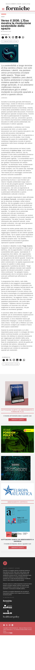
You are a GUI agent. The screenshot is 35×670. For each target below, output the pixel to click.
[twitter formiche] (6, 625)
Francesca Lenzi (7, 31)
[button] (3, 8)
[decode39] (17, 612)
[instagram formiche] (9, 625)
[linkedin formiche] (12, 625)
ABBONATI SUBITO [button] (17, 419)
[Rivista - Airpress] (17, 606)
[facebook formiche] (4, 625)
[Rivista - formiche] (17, 601)
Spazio (3, 16)
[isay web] (10, 632)
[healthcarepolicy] (17, 617)
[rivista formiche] (17, 522)
